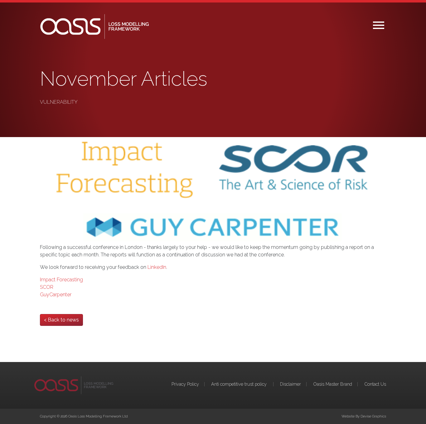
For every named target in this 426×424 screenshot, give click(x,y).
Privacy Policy (185, 384)
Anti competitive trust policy (239, 384)
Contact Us (375, 384)
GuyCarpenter (55, 295)
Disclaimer (290, 384)
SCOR (46, 287)
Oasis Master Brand (332, 384)
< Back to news (61, 320)
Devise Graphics (373, 416)
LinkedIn (157, 267)
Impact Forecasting (61, 280)
